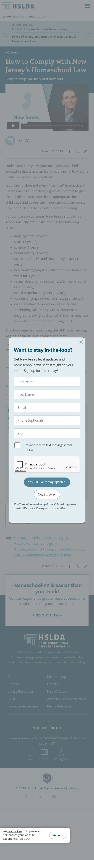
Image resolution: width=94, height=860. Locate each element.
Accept (58, 835)
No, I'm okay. (47, 494)
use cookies (14, 831)
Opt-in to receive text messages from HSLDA (47, 447)
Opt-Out (25, 839)
